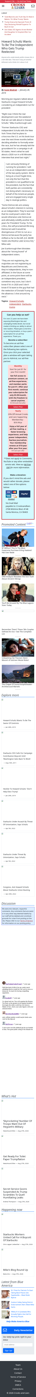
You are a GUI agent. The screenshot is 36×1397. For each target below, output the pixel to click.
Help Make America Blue (17, 1321)
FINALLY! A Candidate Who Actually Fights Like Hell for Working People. (21, 1314)
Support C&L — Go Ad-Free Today (18, 1)
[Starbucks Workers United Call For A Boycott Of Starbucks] (18, 1222)
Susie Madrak (10, 90)
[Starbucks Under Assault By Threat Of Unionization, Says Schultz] (18, 809)
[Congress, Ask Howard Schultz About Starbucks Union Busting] (18, 875)
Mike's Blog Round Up (15, 1269)
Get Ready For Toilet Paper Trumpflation (14, 1158)
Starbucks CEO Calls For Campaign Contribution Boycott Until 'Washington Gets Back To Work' (17, 756)
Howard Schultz (16, 301)
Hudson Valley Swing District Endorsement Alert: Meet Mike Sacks (22, 1304)
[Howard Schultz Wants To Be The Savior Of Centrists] (18, 708)
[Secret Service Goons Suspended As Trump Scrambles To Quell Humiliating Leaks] (18, 1177)
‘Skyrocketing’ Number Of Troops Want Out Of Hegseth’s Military (17, 1123)
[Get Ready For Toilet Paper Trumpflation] (18, 1144)
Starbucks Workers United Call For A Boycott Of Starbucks (17, 1237)
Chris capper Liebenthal (11, 1244)
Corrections (18, 1389)
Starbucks (26, 304)
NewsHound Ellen (9, 1131)
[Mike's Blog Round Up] (18, 1258)
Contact (18, 1373)
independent (15, 304)
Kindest (11, 499)
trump (12, 307)
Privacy (18, 1381)
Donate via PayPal (24, 494)
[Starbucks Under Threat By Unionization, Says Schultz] (18, 842)
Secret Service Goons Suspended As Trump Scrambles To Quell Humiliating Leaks (15, 1193)
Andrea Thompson (9, 1202)
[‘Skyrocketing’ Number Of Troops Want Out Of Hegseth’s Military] (18, 1109)
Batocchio (6, 1274)
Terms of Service (26, 921)
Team (18, 1365)
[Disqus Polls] (18, 952)
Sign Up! (8, 1350)
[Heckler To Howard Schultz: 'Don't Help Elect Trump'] (18, 776)
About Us (18, 1369)
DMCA (18, 1385)
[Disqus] (18, 1006)
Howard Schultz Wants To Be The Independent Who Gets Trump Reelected (17, 46)
